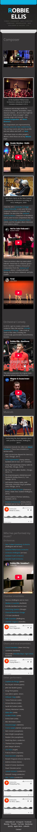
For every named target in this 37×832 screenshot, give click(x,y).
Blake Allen (9, 712)
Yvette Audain (10, 728)
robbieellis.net (10, 822)
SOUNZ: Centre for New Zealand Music (17, 127)
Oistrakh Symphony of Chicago (17, 329)
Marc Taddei (9, 777)
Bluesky (6, 824)
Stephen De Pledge (12, 681)
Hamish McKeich (11, 771)
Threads (13, 824)
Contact (18, 829)
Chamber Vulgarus (11, 622)
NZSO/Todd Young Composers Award (17, 220)
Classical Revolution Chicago (15, 612)
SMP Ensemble (10, 618)
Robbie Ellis (18, 14)
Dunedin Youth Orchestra (14, 559)
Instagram (19, 822)
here (26, 131)
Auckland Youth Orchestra (14, 556)
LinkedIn (26, 826)
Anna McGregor (10, 725)
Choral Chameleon (11, 647)
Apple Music (18, 826)
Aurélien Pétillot (10, 715)
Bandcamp (28, 824)
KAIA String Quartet (12, 609)
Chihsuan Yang (10, 697)
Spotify (10, 826)
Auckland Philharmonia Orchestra (16, 549)
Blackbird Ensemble (12, 603)
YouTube (21, 824)
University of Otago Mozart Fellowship (16, 208)
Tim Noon (8, 749)
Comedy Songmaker (11, 119)
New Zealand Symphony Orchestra (17, 544)
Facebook (28, 822)
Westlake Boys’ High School (23, 654)
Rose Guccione (10, 756)
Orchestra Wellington (12, 553)
